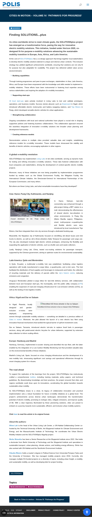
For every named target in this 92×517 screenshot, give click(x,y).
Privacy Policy (44, 510)
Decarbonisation (18, 487)
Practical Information (14, 513)
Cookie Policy (58, 510)
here (15, 414)
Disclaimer (30, 510)
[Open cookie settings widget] (4, 513)
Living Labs (40, 159)
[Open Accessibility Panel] (87, 512)
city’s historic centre (67, 273)
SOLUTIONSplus (67, 42)
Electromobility (36, 487)
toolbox (33, 377)
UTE (80, 284)
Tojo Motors (76, 107)
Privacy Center (73, 510)
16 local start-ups (16, 101)
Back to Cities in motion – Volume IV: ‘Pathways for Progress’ (39, 499)
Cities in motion (15, 319)
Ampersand (66, 104)
